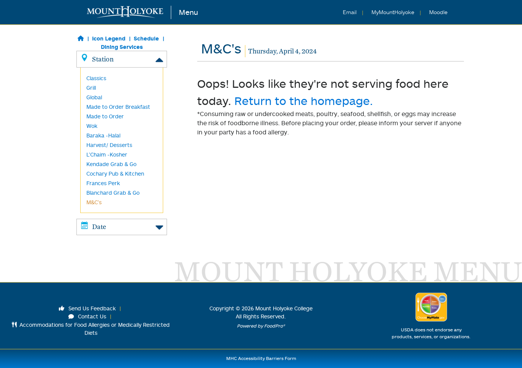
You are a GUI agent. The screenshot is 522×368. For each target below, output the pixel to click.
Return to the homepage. (303, 101)
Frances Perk (103, 183)
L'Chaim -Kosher (106, 154)
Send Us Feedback (91, 308)
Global (94, 97)
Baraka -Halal (103, 135)
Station (102, 59)
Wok (91, 126)
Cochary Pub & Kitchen (115, 173)
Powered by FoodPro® (261, 326)
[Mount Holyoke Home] (129, 12)
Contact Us (91, 316)
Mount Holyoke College (284, 308)
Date (99, 227)
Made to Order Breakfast (118, 106)
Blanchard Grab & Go (112, 192)
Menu (188, 12)
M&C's (94, 202)
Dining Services (122, 47)
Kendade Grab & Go (111, 164)
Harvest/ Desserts (109, 145)
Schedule (146, 38)
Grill (91, 87)
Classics (96, 78)
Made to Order (105, 116)
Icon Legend (108, 38)
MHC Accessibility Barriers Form (261, 358)
